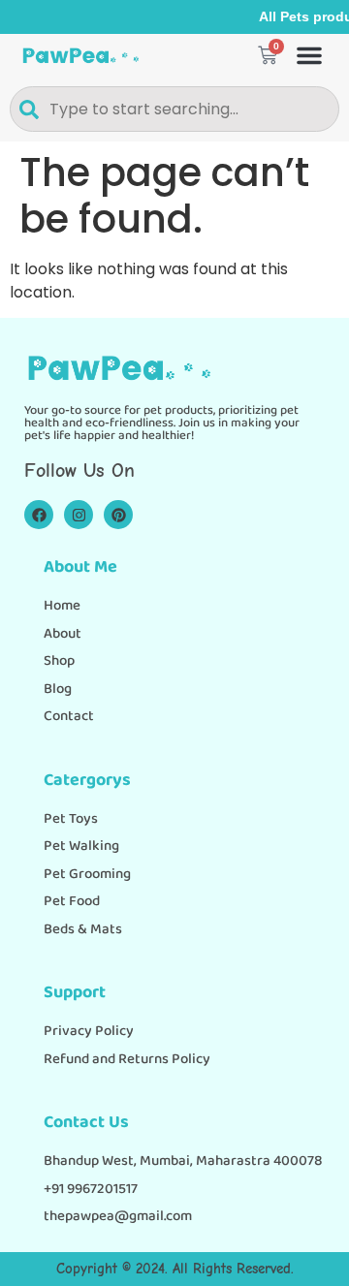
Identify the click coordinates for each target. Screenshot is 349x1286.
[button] (309, 55)
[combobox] (174, 109)
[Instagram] (78, 514)
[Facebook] (38, 514)
